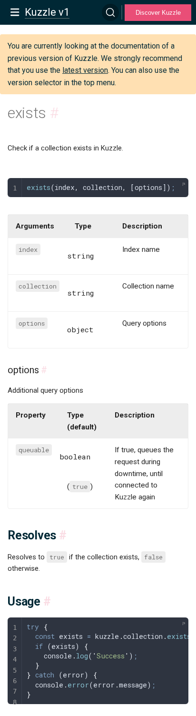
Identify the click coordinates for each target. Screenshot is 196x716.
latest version (85, 70)
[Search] (110, 12)
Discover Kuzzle (158, 12)
